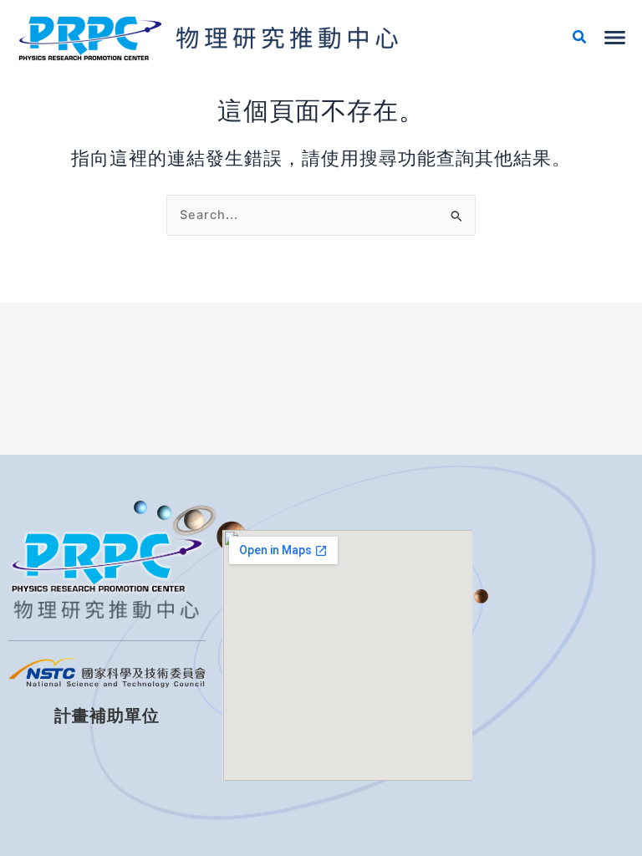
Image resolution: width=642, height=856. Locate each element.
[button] (580, 39)
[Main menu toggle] (614, 37)
